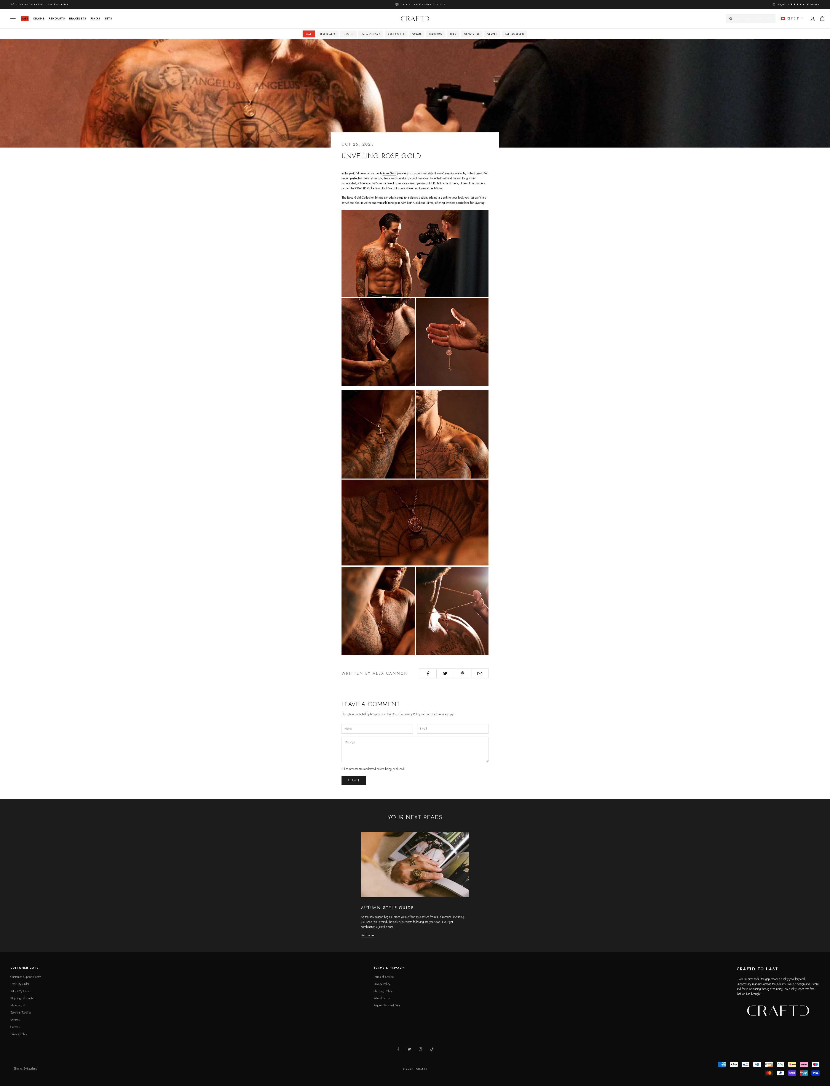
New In (348, 33)
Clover (492, 33)
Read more (367, 935)
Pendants (57, 18)
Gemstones (472, 33)
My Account (17, 1005)
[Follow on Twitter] (409, 1049)
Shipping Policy (383, 991)
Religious (435, 33)
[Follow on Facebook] (398, 1049)
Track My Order (19, 984)
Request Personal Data (387, 1005)
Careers (15, 1027)
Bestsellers (327, 33)
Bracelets (77, 18)
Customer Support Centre (25, 977)
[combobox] (753, 18)
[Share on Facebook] (427, 673)
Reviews (15, 1020)
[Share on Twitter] (445, 673)
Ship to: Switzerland (25, 1068)
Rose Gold (389, 173)
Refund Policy (382, 998)
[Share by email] (479, 673)
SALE (25, 18)
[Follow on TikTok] (432, 1049)
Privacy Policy (412, 714)
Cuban (416, 33)
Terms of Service (436, 714)
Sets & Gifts (396, 33)
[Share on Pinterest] (462, 673)
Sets (108, 18)
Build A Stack (370, 33)
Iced (453, 33)
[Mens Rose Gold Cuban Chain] (415, 341)
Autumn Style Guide (387, 908)
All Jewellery (514, 33)
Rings (95, 18)
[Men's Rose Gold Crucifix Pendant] (415, 610)
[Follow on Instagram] (420, 1049)
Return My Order (20, 991)
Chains (38, 18)
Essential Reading (20, 1012)
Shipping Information (22, 998)
